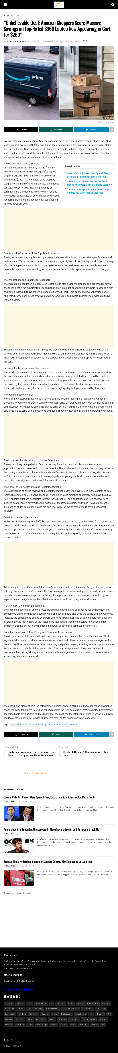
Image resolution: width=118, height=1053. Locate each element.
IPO (109, 1014)
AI (51, 1003)
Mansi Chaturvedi (16, 41)
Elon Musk (88, 1008)
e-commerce (52, 1008)
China (21, 1008)
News (52, 1019)
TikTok (63, 1024)
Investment (80, 1014)
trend (73, 1024)
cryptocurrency (35, 1008)
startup (8, 1024)
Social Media (88, 1019)
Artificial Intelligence (88, 1003)
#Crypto (8, 1003)
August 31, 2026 (24, 802)
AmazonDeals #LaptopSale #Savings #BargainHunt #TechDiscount (44, 724)
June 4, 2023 (35, 41)
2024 (29, 1003)
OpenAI (62, 1019)
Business (15, 15)
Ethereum (101, 1008)
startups (20, 1024)
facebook (9, 1014)
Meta (30, 1019)
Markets (20, 1019)
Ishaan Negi (11, 802)
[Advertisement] (59, 229)
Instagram (66, 1014)
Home (6, 15)
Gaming (33, 1014)
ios (91, 1014)
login (13, 893)
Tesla (53, 1024)
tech (30, 1024)
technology (41, 1024)
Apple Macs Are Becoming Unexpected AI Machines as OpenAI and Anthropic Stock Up (89, 183)
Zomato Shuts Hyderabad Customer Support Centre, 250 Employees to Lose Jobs (89, 191)
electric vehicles (71, 1008)
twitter (95, 1024)
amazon (60, 1003)
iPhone (100, 1014)
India (54, 1014)
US (103, 1024)
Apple (71, 1003)
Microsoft (40, 1019)
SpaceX (102, 1019)
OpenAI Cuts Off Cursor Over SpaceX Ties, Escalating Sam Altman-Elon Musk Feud (88, 175)
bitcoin (105, 1003)
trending (84, 1024)
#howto (19, 1003)
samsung (73, 1019)
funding (22, 1014)
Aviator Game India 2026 (19, 990)
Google (44, 1014)
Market (8, 1019)
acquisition (41, 1003)
